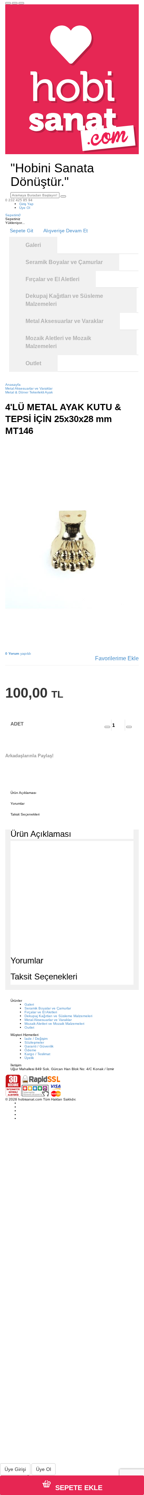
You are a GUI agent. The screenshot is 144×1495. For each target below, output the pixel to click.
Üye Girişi (15, 1469)
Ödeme (30, 1050)
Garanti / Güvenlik (38, 1046)
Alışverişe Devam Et (65, 230)
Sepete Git (21, 230)
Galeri (29, 1004)
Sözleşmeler (34, 1042)
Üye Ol (24, 208)
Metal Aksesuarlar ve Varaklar (48, 1020)
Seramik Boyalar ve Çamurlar (47, 1008)
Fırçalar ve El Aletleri (40, 1012)
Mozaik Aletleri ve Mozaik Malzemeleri (54, 1024)
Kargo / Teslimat (37, 1054)
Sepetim (13, 215)
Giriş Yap (26, 204)
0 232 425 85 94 (19, 200)
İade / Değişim (36, 1039)
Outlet (29, 1027)
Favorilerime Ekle (117, 658)
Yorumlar (17, 803)
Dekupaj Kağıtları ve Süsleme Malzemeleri (58, 1016)
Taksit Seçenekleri (24, 814)
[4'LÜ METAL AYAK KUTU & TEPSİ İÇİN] (72, 542)
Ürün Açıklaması (23, 793)
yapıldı (18, 653)
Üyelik (29, 1058)
